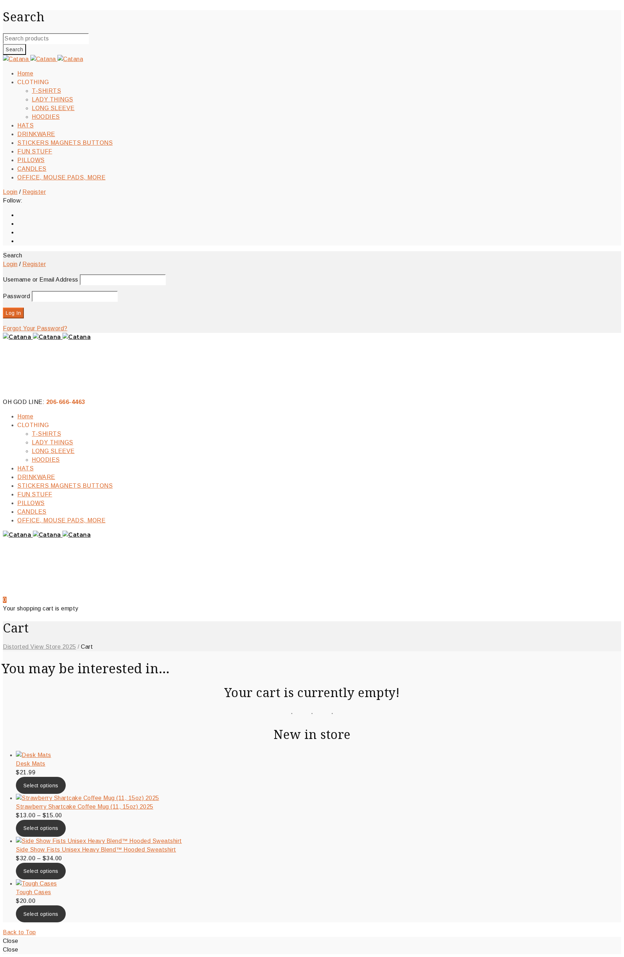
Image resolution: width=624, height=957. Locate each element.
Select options (40, 785)
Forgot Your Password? (35, 328)
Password (16, 296)
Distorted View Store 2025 (39, 647)
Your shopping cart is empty (40, 608)
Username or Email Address (40, 280)
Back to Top (19, 932)
